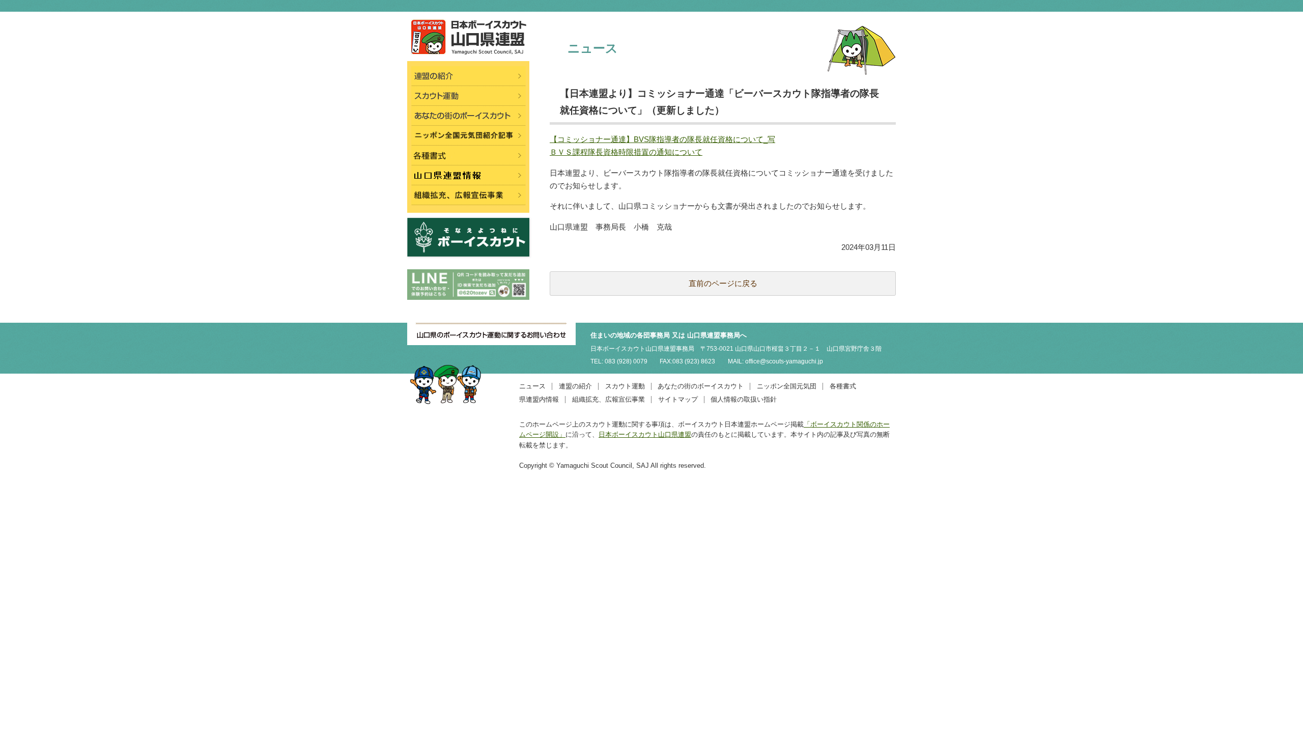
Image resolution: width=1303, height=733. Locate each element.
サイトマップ (678, 399)
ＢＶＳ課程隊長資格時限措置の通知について (626, 152)
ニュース (532, 386)
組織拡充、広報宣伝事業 (608, 399)
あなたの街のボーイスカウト (701, 386)
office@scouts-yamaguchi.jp (784, 361)
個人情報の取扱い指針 (744, 399)
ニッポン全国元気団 (786, 386)
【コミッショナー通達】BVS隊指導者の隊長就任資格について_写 (662, 139)
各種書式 (843, 386)
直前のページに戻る (723, 283)
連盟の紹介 (575, 386)
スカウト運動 (625, 386)
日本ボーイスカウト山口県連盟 (645, 434)
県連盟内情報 (539, 399)
